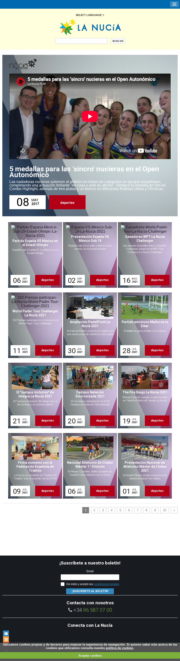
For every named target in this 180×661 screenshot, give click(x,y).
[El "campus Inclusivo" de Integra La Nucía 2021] (33, 395)
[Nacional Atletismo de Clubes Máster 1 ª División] (88, 465)
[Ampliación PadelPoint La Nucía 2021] (88, 325)
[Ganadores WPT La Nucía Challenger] (143, 254)
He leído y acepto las (92, 584)
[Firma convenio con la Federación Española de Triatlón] (33, 465)
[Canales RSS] (6, 639)
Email (90, 571)
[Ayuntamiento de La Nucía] (90, 27)
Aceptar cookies (90, 655)
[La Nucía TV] (32, 64)
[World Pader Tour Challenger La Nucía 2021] (33, 325)
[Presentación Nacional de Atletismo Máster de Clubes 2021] (143, 465)
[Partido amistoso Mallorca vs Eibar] (143, 325)
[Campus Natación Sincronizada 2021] (88, 395)
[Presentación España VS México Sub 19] (88, 254)
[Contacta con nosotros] (6, 633)
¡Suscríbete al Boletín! (90, 591)
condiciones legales (106, 584)
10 (164, 510)
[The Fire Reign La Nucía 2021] (143, 395)
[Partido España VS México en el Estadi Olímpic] (33, 254)
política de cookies (119, 648)
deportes (67, 203)
